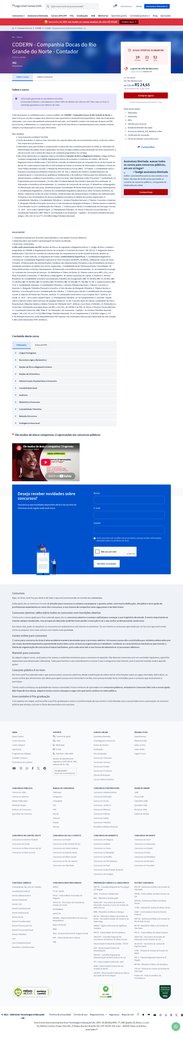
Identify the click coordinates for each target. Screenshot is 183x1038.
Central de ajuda (63, 736)
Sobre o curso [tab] (22, 77)
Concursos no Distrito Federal (25, 839)
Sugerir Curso (140, 753)
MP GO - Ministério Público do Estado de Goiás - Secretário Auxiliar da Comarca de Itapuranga (111, 919)
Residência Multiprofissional (106, 826)
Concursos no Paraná (62, 839)
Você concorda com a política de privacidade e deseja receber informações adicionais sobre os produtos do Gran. (129, 539)
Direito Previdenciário (21, 921)
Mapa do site (128, 1014)
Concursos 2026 (19, 792)
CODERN (38, 28)
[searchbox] (71, 6)
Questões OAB (140, 805)
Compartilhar (148, 147)
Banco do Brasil (59, 924)
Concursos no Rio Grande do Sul (66, 844)
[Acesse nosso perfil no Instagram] (20, 768)
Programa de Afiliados (21, 753)
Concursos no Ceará (102, 848)
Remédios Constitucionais (23, 947)
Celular (97, 523)
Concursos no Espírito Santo (65, 852)
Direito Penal (17, 917)
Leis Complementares (21, 943)
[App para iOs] (143, 1014)
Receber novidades (106, 563)
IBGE (55, 929)
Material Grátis (140, 740)
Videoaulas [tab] (21, 345)
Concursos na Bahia (102, 844)
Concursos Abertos (20, 796)
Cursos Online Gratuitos (104, 779)
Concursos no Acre (142, 839)
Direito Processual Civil (22, 925)
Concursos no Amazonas (144, 844)
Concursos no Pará (142, 852)
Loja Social (16, 749)
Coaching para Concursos (104, 740)
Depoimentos (140, 736)
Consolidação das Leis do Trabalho (26, 887)
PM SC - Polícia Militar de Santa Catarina (151, 932)
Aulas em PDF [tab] (41, 345)
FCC (54, 805)
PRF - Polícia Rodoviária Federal (66, 937)
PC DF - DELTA (58, 891)
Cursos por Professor (103, 771)
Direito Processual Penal (22, 930)
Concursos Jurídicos (102, 805)
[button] (18, 15)
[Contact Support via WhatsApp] (176, 1026)
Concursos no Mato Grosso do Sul (26, 848)
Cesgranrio (57, 796)
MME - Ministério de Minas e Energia (109, 912)
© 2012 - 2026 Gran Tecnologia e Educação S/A (22, 1016)
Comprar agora (128, 22)
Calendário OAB (141, 801)
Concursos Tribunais (102, 822)
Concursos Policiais (102, 814)
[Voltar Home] (13, 28)
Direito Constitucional (21, 908)
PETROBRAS (58, 909)
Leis (14, 938)
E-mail (97, 508)
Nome (97, 493)
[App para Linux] (138, 1014)
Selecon (56, 818)
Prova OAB (139, 796)
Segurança (114, 1014)
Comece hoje (145, 192)
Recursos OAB (140, 809)
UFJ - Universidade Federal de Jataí (109, 961)
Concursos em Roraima (144, 861)
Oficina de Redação (102, 775)
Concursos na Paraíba (103, 857)
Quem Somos (18, 736)
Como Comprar (18, 745)
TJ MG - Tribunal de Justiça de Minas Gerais (152, 907)
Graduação (98, 749)
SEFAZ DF (57, 913)
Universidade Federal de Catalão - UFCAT (111, 943)
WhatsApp (60, 745)
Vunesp (56, 826)
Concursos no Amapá (143, 848)
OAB (136, 792)
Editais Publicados (20, 801)
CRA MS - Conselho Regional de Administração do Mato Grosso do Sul (110, 956)
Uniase (56, 822)
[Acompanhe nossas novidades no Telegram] (44, 768)
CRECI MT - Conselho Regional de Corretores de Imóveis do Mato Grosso (110, 938)
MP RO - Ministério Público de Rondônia (151, 964)
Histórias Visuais (19, 805)
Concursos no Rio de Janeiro (65, 861)
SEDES (55, 887)
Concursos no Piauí (102, 865)
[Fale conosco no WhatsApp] (27, 768)
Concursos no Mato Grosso (23, 852)
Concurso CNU (143, 687)
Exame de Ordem (101, 745)
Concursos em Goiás (21, 844)
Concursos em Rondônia (144, 857)
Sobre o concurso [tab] (45, 77)
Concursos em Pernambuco (105, 861)
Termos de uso (80, 1014)
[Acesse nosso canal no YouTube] (14, 768)
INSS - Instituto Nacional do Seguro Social (70, 933)
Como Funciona (18, 740)
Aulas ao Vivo (140, 745)
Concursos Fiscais (101, 801)
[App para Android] (149, 1014)
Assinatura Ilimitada (102, 736)
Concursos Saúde (101, 818)
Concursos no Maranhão (104, 852)
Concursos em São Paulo (63, 865)
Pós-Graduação (100, 753)
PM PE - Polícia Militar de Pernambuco (109, 932)
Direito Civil (17, 904)
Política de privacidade (60, 1014)
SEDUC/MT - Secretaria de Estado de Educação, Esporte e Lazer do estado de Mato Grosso (111, 905)
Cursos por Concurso (24, 28)
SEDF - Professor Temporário (106, 893)
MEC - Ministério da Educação (106, 898)
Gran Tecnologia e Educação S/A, (80, 1022)
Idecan (56, 814)
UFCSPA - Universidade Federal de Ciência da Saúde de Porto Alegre (111, 974)
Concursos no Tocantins (144, 865)
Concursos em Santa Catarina (65, 848)
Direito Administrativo (21, 895)
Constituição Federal (21, 891)
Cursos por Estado (102, 766)
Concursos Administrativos (105, 792)
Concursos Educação (102, 796)
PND (54, 942)
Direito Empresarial (20, 912)
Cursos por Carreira (102, 762)
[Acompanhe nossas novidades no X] (38, 768)
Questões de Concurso (22, 814)
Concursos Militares (102, 809)
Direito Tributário (19, 934)
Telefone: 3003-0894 (64, 753)
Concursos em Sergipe (103, 874)
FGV (54, 809)
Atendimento (126, 6)
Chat (58, 740)
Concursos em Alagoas (103, 839)
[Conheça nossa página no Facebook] (33, 768)
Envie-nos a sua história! (64, 772)
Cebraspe (57, 792)
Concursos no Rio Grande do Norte (108, 869)
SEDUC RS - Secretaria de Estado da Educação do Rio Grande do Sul (149, 938)
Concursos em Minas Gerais (64, 857)
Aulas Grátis (139, 749)
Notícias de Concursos (21, 809)
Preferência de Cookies (22, 762)
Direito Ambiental (19, 900)
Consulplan (57, 801)
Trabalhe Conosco (19, 758)
